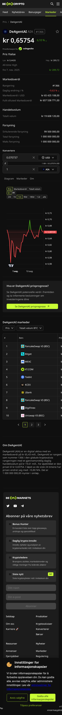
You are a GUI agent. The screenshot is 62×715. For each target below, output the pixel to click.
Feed (5, 12)
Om (32, 178)
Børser (39, 634)
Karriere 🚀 (12, 629)
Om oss (10, 623)
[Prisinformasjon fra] (26, 49)
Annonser (11, 650)
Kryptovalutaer (44, 623)
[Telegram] (22, 506)
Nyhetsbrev (18, 12)
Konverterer (42, 629)
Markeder (50, 12)
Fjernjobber (12, 656)
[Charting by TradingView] (11, 265)
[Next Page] (45, 424)
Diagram (9, 178)
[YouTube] (15, 506)
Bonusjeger (35, 12)
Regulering (42, 656)
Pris (5, 21)
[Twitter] (8, 506)
